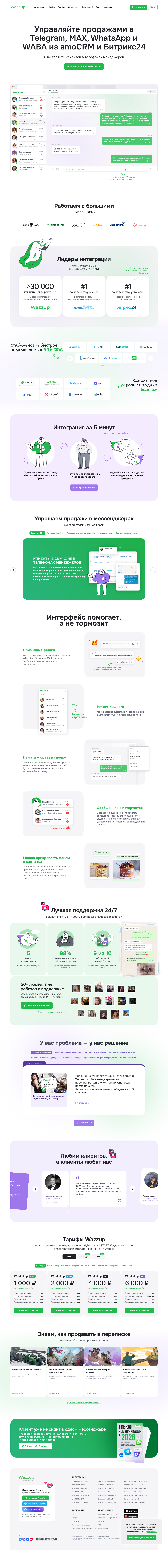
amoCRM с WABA (78, 1485)
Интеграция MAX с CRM (133, 1492)
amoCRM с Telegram (79, 1488)
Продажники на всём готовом (27, 1369)
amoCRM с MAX (78, 1492)
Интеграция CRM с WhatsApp (135, 1481)
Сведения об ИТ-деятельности (84, 1528)
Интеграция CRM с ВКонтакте (135, 1495)
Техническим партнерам (107, 1518)
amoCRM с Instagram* (80, 1502)
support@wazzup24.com (31, 1516)
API (99, 1525)
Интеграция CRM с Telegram (135, 1488)
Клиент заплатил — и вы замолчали (135, 1371)
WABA (52, 7)
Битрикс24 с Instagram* (107, 1502)
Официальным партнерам (108, 1514)
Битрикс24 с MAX (105, 1492)
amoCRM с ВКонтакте (80, 1495)
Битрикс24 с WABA (105, 1485)
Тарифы (61, 7)
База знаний (87, 7)
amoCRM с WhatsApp (80, 1481)
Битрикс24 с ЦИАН (105, 1499)
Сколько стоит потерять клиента (98, 1371)
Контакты (75, 1521)
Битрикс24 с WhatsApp (107, 1481)
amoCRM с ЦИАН (78, 1499)
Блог (98, 7)
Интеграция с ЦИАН (131, 1499)
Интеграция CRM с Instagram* (135, 1502)
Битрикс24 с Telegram (106, 1488)
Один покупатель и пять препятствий (61, 1371)
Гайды (74, 1518)
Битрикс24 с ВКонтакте (107, 1495)
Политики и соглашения (81, 1525)
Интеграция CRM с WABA (134, 1485)
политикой (152, 1532)
